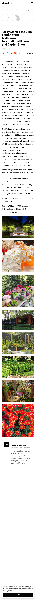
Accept (18, 595)
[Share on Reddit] (15, 53)
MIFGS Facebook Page (25, 206)
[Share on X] (11, 53)
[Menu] (32, 3)
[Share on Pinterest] (7, 53)
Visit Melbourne (9, 209)
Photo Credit (15, 212)
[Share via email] (18, 53)
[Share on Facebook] (3, 53)
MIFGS (11, 206)
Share (31, 53)
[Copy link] (22, 53)
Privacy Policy (7, 591)
